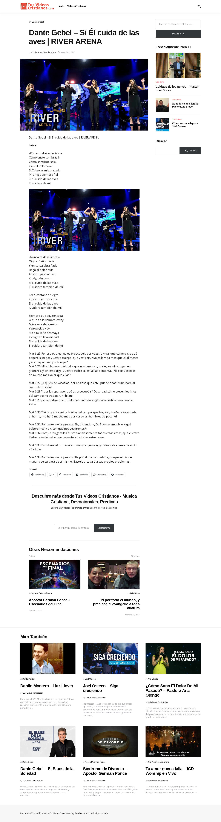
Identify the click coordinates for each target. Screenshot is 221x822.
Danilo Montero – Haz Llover (46, 685)
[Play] (84, 220)
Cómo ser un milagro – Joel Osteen (185, 125)
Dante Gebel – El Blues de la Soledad (47, 771)
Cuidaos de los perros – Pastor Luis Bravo (177, 88)
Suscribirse (104, 528)
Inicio (61, 6)
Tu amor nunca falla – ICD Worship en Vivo (170, 771)
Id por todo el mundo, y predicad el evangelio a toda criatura (116, 604)
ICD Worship (153, 762)
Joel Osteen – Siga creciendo (100, 688)
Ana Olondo (153, 679)
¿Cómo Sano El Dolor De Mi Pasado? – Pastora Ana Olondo (172, 690)
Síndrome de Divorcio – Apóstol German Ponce (105, 771)
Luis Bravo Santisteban (44, 52)
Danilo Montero (28, 679)
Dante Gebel (38, 22)
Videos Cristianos (76, 6)
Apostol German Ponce (41, 593)
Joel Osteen (177, 119)
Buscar (161, 141)
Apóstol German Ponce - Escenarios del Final (49, 602)
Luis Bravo (135, 593)
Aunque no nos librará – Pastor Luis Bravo (186, 105)
